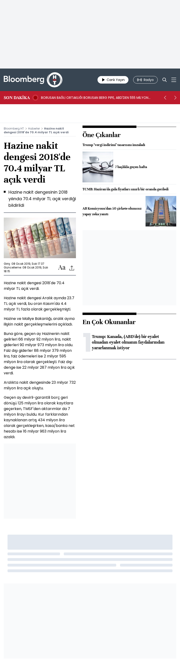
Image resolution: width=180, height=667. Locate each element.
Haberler (34, 128)
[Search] (164, 80)
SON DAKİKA (17, 97)
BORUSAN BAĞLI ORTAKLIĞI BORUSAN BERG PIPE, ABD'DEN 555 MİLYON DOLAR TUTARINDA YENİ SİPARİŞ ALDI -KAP (94, 97)
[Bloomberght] (33, 79)
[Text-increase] (62, 267)
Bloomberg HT (14, 128)
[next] (175, 97)
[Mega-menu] (173, 80)
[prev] (165, 97)
